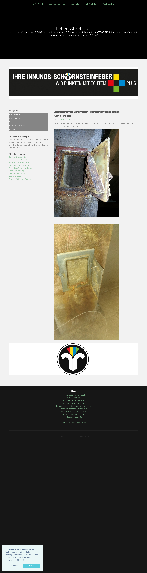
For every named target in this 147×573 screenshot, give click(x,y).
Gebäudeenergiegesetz (73, 417)
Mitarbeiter (91, 4)
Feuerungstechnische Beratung (20, 162)
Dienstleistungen (15, 114)
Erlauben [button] (31, 566)
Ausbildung (108, 4)
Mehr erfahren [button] (22, 560)
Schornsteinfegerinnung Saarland (73, 403)
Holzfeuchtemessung (16, 171)
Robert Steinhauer (73, 29)
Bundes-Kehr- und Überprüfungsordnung (74, 409)
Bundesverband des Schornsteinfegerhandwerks (73, 406)
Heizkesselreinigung (16, 182)
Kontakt (12, 122)
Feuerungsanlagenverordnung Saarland (73, 395)
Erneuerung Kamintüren (17, 174)
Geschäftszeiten (15, 118)
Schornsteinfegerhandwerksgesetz (73, 412)
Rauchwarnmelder (15, 176)
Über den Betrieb (57, 4)
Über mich (75, 4)
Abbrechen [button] (14, 566)
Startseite (38, 4)
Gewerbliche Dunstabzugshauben (20, 168)
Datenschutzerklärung (17, 126)
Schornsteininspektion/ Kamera (20, 160)
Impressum (13, 129)
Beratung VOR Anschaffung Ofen (20, 179)
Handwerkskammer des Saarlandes (73, 423)
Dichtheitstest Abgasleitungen (19, 165)
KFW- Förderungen (73, 398)
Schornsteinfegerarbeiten (18, 157)
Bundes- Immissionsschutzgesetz (74, 414)
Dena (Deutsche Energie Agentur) (73, 400)
